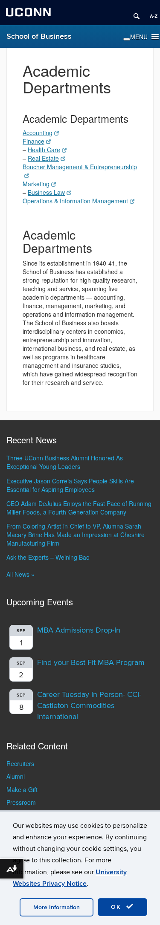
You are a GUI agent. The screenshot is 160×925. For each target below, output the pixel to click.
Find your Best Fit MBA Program (91, 662)
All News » (20, 574)
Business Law (46, 192)
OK (117, 907)
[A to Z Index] (150, 13)
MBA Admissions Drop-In (78, 630)
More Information (56, 907)
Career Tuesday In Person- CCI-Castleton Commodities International (89, 705)
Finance (33, 141)
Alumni (15, 776)
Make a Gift (22, 789)
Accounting (37, 132)
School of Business (39, 36)
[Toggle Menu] (126, 39)
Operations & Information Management (75, 201)
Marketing (36, 183)
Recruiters (20, 763)
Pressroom (21, 802)
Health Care (44, 149)
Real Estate (43, 158)
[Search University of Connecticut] (133, 13)
